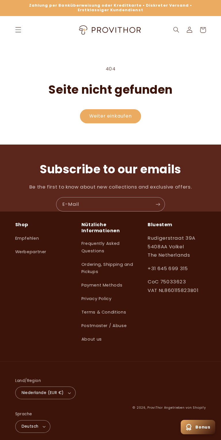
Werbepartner (31, 252)
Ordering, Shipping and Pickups (107, 268)
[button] (18, 29)
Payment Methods (101, 285)
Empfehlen (27, 238)
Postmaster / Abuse (104, 325)
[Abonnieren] (158, 204)
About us (91, 339)
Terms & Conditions (103, 312)
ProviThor (155, 408)
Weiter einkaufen (110, 116)
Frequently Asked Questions (100, 247)
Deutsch (30, 426)
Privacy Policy (96, 298)
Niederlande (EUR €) (43, 392)
